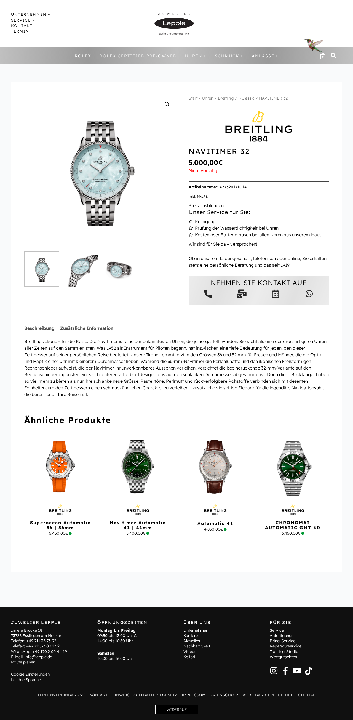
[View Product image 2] (80, 269)
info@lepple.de (38, 656)
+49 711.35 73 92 (41, 640)
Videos (189, 651)
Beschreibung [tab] (39, 328)
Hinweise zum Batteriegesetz (144, 694)
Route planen (23, 662)
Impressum (193, 694)
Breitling (226, 98)
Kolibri (189, 656)
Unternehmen (195, 630)
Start (193, 98)
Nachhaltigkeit (196, 646)
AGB (247, 694)
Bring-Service (282, 640)
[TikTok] (308, 671)
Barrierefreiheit (274, 694)
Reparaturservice (285, 646)
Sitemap (306, 694)
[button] (48, 14)
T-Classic (246, 98)
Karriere (190, 635)
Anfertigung (281, 635)
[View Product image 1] (41, 269)
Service (277, 630)
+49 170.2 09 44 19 (49, 651)
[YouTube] (297, 671)
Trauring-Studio (284, 651)
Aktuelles (191, 640)
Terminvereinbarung (61, 694)
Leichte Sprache (26, 679)
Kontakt (98, 694)
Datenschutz (224, 694)
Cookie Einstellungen (30, 674)
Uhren (207, 98)
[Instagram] (274, 671)
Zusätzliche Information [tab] (86, 328)
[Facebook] (285, 671)
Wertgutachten (283, 656)
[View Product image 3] (120, 269)
